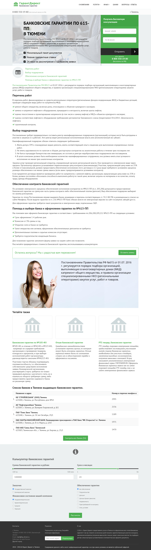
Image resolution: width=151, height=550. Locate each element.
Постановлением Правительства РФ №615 (42, 39)
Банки (115, 5)
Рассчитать (75, 515)
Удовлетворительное (21, 503)
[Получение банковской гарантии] (27, 4)
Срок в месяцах (84, 465)
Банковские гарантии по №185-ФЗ (29, 342)
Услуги (96, 5)
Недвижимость (84, 502)
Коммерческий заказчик (22, 492)
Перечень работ (32, 68)
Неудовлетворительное (22, 500)
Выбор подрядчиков (34, 72)
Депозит (82, 495)
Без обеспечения (84, 489)
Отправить (120, 51)
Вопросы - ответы (129, 5)
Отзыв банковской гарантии (69, 342)
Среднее (17, 506)
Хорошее (17, 509)
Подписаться (67, 538)
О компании (84, 5)
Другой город (17, 541)
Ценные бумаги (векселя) (87, 498)
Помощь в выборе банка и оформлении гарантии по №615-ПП (53, 80)
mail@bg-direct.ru (23, 537)
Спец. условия (83, 508)
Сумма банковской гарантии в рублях (30, 465)
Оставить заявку (127, 252)
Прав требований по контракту (88, 505)
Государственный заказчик (23, 489)
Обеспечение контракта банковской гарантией (46, 76)
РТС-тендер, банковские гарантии (115, 342)
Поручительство (84, 492)
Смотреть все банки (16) (75, 438)
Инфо (106, 5)
